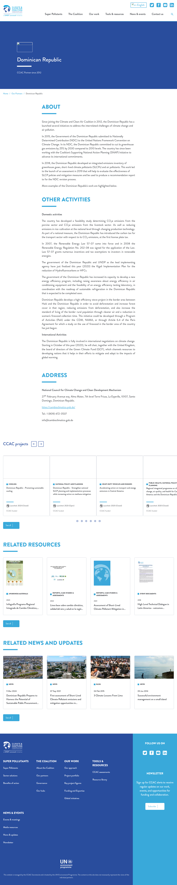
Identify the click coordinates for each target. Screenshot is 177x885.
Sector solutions (10, 775)
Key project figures (72, 783)
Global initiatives (71, 798)
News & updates (10, 834)
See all (8, 525)
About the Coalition (45, 768)
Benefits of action (11, 783)
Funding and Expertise (74, 790)
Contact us (157, 14)
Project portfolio (71, 775)
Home (5, 93)
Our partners (42, 775)
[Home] (13, 10)
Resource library (100, 779)
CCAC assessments (101, 772)
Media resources (10, 827)
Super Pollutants (10, 768)
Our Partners (17, 93)
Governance (41, 783)
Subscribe (152, 806)
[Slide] (77, 521)
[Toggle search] (172, 14)
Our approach (70, 768)
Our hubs (40, 790)
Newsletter (8, 842)
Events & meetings (11, 819)
